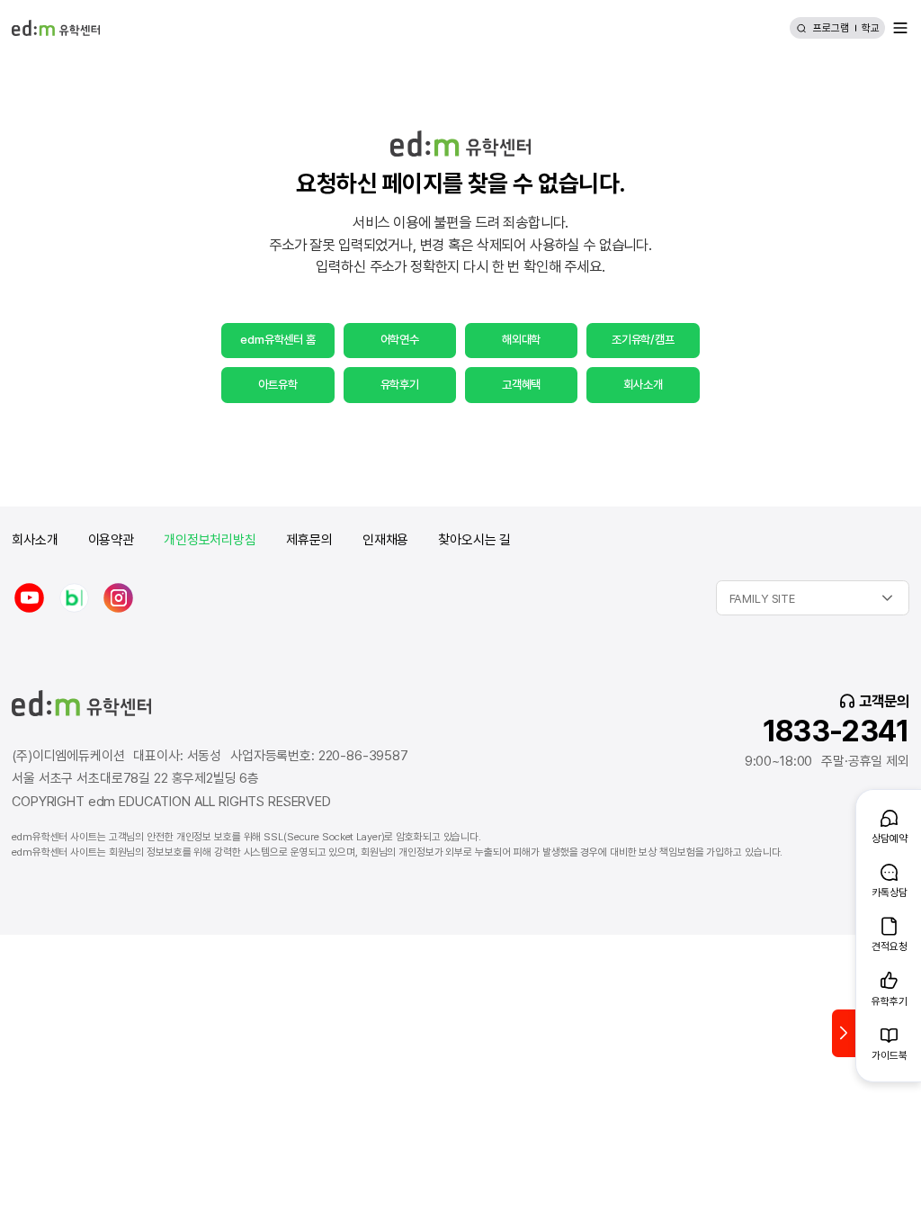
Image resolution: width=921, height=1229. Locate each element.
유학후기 (399, 384)
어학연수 (399, 339)
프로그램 (831, 28)
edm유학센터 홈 (278, 339)
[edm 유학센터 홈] (55, 28)
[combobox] (812, 598)
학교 (871, 28)
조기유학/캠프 (643, 339)
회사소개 (642, 384)
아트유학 (277, 384)
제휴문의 (309, 540)
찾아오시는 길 (474, 540)
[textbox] (812, 598)
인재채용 (385, 540)
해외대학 (521, 339)
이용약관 (111, 540)
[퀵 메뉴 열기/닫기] (843, 1033)
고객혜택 (521, 384)
